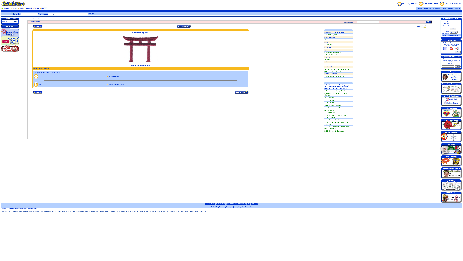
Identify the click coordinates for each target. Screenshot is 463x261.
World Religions (114, 76)
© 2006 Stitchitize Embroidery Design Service (242, 204)
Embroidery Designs (218, 207)
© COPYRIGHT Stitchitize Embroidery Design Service (19, 209)
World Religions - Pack (116, 85)
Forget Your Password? (450, 35)
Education (248, 207)
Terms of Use (220, 204)
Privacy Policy (210, 204)
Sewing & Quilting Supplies (235, 207)
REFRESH (5, 21)
